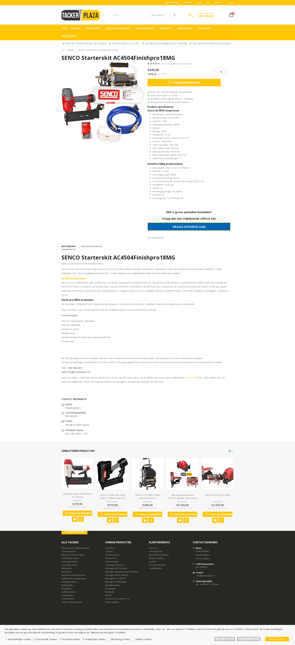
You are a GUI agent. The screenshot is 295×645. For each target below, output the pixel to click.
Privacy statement (157, 565)
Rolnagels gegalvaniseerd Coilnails (121, 571)
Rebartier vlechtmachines (73, 575)
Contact (218, 2)
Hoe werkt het (155, 551)
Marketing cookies (120, 639)
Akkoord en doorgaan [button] (249, 638)
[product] (77, 473)
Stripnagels (110, 588)
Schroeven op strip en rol (117, 598)
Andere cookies (144, 639)
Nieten (108, 595)
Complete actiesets (114, 565)
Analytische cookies (95, 639)
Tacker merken (92, 28)
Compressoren (184, 28)
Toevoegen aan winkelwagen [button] (80, 513)
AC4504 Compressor (73, 278)
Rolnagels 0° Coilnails (115, 578)
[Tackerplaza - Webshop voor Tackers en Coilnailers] (80, 14)
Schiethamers (68, 598)
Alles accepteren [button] (277, 639)
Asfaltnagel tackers (70, 558)
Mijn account (172, 2)
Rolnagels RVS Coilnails (116, 568)
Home (64, 28)
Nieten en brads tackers (72, 555)
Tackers (75, 28)
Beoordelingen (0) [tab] (91, 246)
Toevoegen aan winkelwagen (186, 82)
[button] (229, 451)
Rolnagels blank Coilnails (117, 575)
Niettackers (66, 568)
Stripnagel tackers (70, 561)
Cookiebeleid (155, 568)
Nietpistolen (67, 585)
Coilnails (109, 551)
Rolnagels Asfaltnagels (116, 582)
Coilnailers (110, 548)
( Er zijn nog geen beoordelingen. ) (177, 63)
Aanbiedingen (68, 36)
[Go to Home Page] (62, 50)
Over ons (187, 2)
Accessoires (204, 28)
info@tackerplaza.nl (205, 575)
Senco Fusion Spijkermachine (75, 548)
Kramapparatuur (69, 582)
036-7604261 (201, 567)
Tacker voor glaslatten (71, 602)
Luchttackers (67, 595)
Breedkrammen (112, 585)
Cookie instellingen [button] (224, 638)
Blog (199, 2)
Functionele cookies (46, 639)
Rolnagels (165, 28)
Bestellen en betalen (159, 555)
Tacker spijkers (112, 602)
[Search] (174, 15)
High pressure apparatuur (73, 578)
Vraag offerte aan (188, 227)
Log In (231, 2)
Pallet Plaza (191, 377)
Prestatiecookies (71, 639)
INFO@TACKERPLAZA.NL (77, 424)
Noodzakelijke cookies (19, 639)
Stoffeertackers (68, 592)
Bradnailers (66, 588)
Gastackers (66, 571)
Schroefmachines (144, 28)
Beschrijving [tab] (68, 246)
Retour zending (156, 558)
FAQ (208, 2)
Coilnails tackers (69, 551)
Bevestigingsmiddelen (118, 28)
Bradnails (109, 592)
